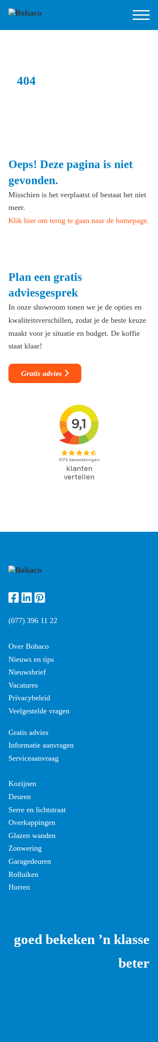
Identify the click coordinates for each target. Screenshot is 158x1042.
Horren (19, 887)
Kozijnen (22, 783)
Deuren (19, 796)
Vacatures (23, 685)
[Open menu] (141, 15)
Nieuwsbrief (27, 672)
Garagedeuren (29, 861)
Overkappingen (31, 822)
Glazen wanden (32, 835)
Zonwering (25, 848)
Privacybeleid (29, 698)
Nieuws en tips (31, 659)
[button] (59, 1033)
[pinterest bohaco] (40, 599)
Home (15, 986)
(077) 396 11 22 (32, 620)
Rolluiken (23, 874)
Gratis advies (41, 373)
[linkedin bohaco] (26, 599)
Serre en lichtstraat (37, 809)
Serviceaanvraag (33, 758)
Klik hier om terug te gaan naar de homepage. (78, 220)
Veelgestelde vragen (39, 711)
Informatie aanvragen (41, 745)
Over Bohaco (28, 646)
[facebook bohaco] (13, 599)
